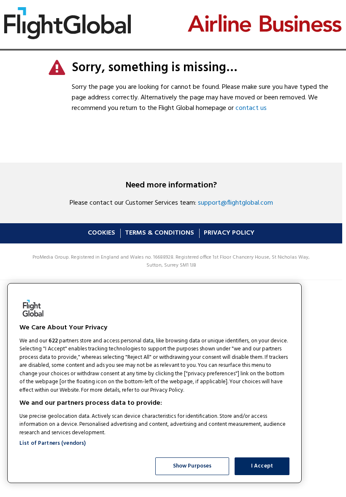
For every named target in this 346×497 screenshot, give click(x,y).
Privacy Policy (229, 232)
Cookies (101, 232)
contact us (251, 108)
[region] (154, 383)
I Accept (262, 466)
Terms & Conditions (159, 232)
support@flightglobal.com (235, 203)
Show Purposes (192, 466)
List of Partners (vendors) (52, 443)
